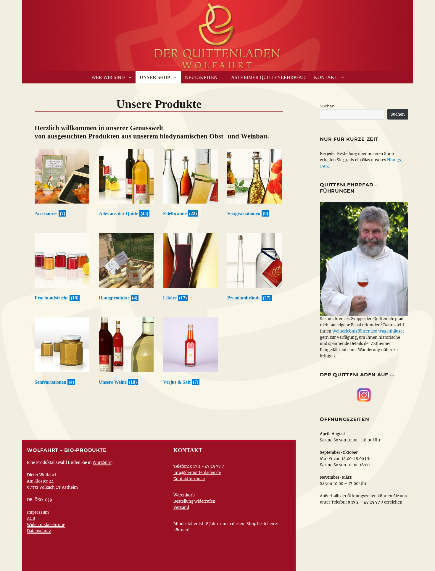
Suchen (327, 106)
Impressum (38, 512)
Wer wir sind (108, 77)
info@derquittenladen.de (197, 472)
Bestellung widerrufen (194, 501)
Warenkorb (184, 495)
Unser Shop (155, 77)
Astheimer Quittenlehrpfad (268, 77)
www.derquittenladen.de (217, 34)
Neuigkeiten (201, 77)
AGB (31, 518)
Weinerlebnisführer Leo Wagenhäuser (368, 331)
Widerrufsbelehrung (46, 524)
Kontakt (325, 77)
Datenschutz (39, 530)
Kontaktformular (189, 478)
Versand (181, 507)
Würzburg (102, 462)
